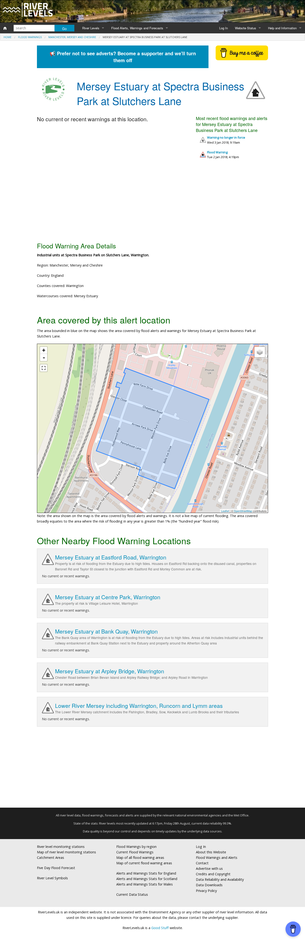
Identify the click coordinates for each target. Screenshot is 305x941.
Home (7, 37)
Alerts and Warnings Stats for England (146, 873)
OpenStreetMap (243, 511)
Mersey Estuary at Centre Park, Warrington (107, 597)
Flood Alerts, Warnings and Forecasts (137, 28)
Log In (223, 28)
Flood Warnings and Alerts (216, 857)
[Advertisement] (152, 202)
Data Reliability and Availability (220, 879)
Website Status (245, 28)
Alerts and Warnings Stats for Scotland (146, 878)
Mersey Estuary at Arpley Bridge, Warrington (109, 671)
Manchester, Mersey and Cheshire (72, 37)
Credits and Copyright (213, 874)
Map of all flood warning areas (140, 857)
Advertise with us (209, 868)
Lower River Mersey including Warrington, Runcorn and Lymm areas (139, 706)
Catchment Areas (50, 857)
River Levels (90, 28)
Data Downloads (209, 885)
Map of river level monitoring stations (66, 852)
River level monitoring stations (61, 846)
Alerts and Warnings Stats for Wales (144, 884)
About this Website (211, 852)
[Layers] (259, 352)
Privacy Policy (206, 890)
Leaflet (225, 511)
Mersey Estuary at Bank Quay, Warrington (106, 631)
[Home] (5, 28)
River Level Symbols (52, 878)
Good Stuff (160, 928)
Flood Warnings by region (136, 846)
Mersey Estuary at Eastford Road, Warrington (110, 557)
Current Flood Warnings (134, 852)
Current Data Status (132, 894)
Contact (202, 863)
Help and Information (282, 28)
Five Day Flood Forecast (56, 868)
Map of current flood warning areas (144, 863)
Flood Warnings (30, 37)
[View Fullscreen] (43, 368)
